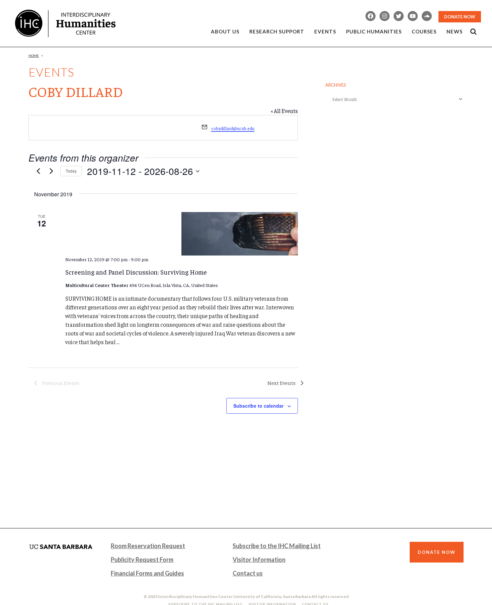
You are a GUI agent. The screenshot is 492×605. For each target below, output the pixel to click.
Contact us (248, 573)
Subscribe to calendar (258, 405)
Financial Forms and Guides (147, 573)
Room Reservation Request (148, 545)
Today (71, 171)
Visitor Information (259, 559)
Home (33, 56)
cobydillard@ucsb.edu (232, 128)
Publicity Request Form (142, 559)
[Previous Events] (38, 171)
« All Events (284, 110)
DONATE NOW (459, 16)
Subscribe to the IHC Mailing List (277, 545)
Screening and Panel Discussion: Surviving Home (136, 272)
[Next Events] (51, 171)
